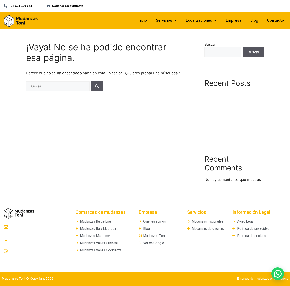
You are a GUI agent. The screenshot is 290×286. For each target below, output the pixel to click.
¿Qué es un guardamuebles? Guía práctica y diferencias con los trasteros (233, 117)
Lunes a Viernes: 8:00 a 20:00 (26, 257)
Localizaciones (199, 20)
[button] (277, 273)
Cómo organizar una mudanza (230, 130)
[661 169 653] (6, 239)
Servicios (164, 20)
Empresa (233, 20)
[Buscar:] (58, 86)
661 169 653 (13, 245)
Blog (254, 20)
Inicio (142, 20)
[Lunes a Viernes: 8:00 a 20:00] (6, 251)
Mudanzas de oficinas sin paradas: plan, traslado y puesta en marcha (232, 99)
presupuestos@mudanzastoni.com (31, 233)
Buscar (210, 44)
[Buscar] (97, 86)
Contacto (275, 20)
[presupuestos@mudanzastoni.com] (6, 227)
